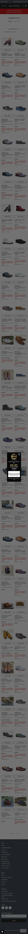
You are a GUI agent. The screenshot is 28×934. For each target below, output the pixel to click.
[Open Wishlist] (2, 931)
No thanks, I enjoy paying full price (14, 479)
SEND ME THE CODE (14, 475)
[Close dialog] (19, 454)
